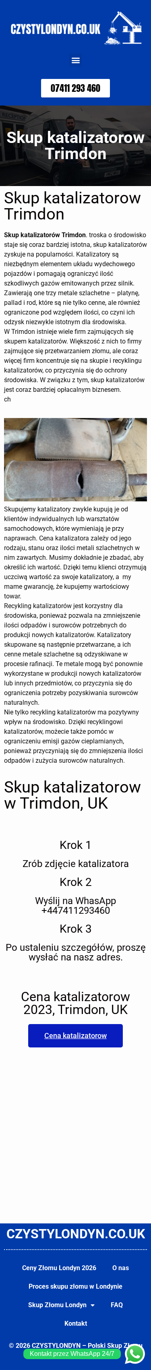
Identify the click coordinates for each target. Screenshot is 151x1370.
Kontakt (75, 1323)
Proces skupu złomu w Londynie (75, 1286)
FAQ (117, 1305)
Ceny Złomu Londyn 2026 (59, 1268)
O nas (120, 1268)
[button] (75, 60)
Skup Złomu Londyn (57, 1305)
